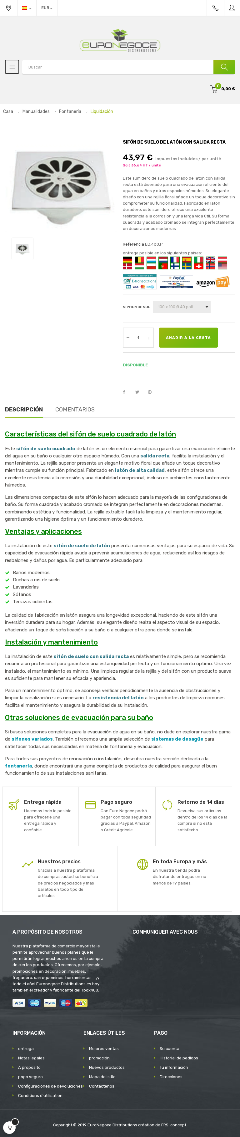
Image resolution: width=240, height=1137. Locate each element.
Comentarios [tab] (75, 409)
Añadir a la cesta (188, 337)
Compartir (127, 392)
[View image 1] (22, 248)
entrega (26, 1048)
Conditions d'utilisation (40, 1095)
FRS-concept (173, 1125)
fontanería (18, 766)
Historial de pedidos (179, 1058)
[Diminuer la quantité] (127, 337)
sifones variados (32, 739)
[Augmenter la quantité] (148, 338)
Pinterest (152, 392)
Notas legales (31, 1058)
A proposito (29, 1067)
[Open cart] (9, 1127)
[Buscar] (224, 67)
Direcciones (171, 1076)
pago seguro (30, 1076)
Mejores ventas (104, 1048)
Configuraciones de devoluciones (50, 1086)
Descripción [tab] (24, 409)
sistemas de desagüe (177, 739)
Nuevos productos (107, 1067)
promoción (99, 1058)
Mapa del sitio (102, 1076)
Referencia (133, 244)
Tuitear (140, 392)
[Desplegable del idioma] (27, 8)
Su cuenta (169, 1048)
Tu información (174, 1067)
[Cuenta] (232, 8)
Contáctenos (101, 1086)
